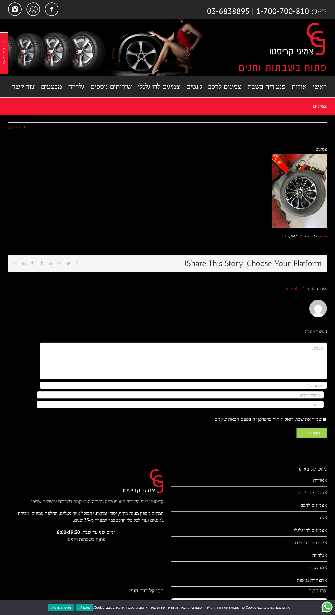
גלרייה (318, 555)
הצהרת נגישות (310, 580)
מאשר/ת (84, 607)
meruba (322, 236)
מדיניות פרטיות (61, 607)
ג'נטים (318, 517)
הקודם (14, 127)
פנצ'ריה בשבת (310, 492)
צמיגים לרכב (312, 505)
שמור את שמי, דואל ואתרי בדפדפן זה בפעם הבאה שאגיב (268, 419)
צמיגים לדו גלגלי (309, 530)
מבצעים (316, 567)
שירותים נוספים (309, 542)
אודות (318, 480)
